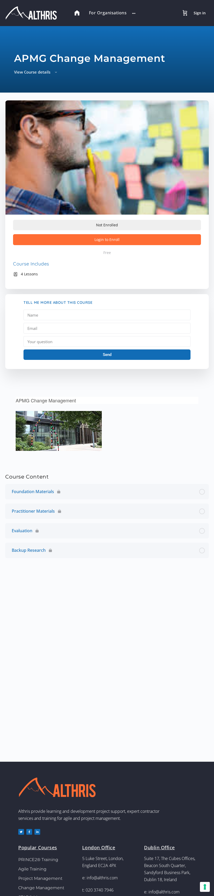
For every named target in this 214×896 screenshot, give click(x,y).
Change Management (41, 887)
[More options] (134, 13)
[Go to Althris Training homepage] (34, 12)
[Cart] (185, 13)
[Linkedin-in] (37, 832)
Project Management (40, 878)
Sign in (200, 12)
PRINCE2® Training (38, 859)
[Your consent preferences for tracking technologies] (205, 887)
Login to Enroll (107, 239)
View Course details (32, 72)
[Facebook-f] (29, 832)
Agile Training (32, 869)
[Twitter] (21, 832)
